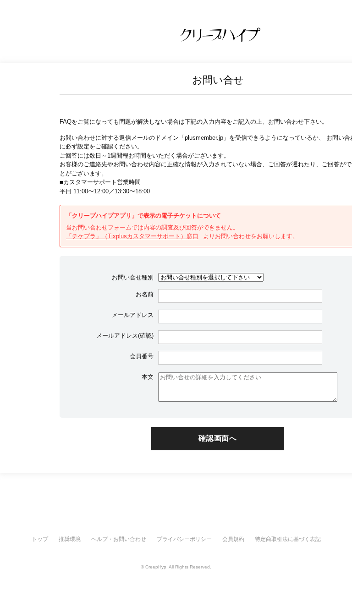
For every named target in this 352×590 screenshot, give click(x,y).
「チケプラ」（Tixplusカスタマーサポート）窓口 (132, 236)
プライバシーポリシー (184, 539)
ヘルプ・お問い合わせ (118, 539)
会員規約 (233, 539)
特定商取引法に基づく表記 (288, 539)
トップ (40, 539)
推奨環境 (70, 539)
